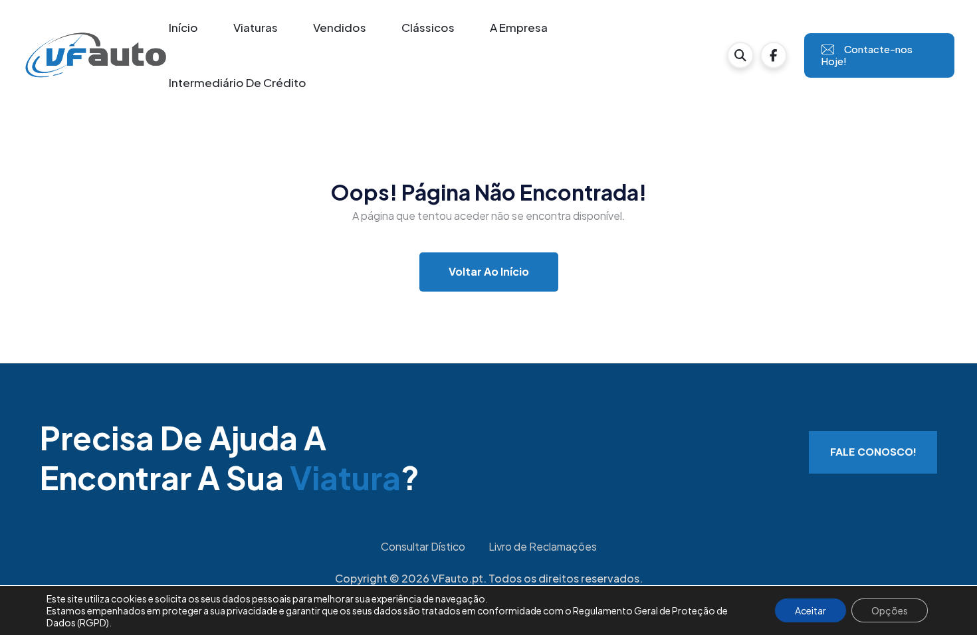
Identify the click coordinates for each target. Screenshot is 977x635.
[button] (740, 55)
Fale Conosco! (873, 452)
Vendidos (339, 27)
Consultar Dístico (423, 546)
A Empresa (519, 27)
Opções (889, 610)
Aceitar (810, 610)
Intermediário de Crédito (237, 82)
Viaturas (255, 27)
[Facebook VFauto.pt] (773, 55)
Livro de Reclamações (543, 546)
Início (183, 27)
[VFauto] (96, 54)
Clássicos (428, 27)
